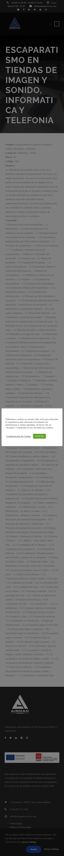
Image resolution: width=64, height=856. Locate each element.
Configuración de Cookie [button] (18, 436)
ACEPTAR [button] (39, 436)
